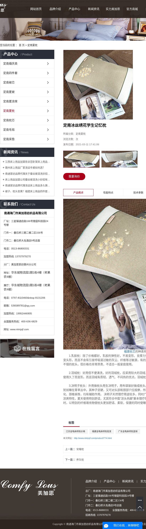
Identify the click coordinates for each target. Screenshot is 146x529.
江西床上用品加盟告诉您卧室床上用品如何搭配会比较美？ (28, 161)
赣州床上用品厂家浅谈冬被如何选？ (25, 167)
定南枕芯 (9, 120)
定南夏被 (9, 91)
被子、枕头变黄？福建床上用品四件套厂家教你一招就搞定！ (28, 191)
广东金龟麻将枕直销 (127, 431)
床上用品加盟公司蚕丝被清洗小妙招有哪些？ (28, 179)
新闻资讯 (93, 9)
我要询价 (74, 176)
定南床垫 (9, 139)
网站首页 (36, 9)
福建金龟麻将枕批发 (101, 431)
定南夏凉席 (10, 101)
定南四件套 (10, 73)
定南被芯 (9, 82)
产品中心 (74, 9)
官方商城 (132, 9)
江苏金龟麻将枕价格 (75, 431)
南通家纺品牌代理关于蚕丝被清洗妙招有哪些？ (28, 173)
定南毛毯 (9, 129)
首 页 (22, 45)
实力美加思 (113, 9)
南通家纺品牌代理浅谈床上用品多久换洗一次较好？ (28, 185)
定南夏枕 (32, 45)
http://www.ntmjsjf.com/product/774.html (93, 438)
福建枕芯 (129, 351)
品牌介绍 (55, 9)
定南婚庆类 (10, 63)
